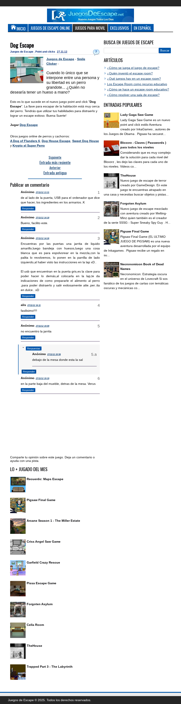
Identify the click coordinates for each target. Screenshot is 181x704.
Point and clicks (45, 51)
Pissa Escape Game (41, 583)
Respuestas (33, 348)
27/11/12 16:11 (34, 305)
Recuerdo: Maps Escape (45, 479)
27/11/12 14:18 (42, 218)
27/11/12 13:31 (42, 192)
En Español (142, 28)
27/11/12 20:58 (54, 354)
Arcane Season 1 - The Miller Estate (53, 520)
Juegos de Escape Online (50, 28)
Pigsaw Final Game (41, 500)
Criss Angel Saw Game (43, 541)
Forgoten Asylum (40, 604)
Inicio (21, 28)
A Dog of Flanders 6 (25, 141)
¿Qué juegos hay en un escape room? (134, 78)
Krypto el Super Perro (29, 145)
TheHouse (34, 645)
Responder (28, 208)
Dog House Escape (56, 141)
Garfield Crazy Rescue (43, 562)
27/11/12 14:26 (42, 238)
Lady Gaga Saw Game (136, 114)
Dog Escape (22, 45)
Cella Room (35, 625)
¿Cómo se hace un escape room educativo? (138, 89)
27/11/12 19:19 (42, 378)
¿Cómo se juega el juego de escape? (133, 68)
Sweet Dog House (85, 141)
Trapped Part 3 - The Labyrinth (50, 666)
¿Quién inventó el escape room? (130, 73)
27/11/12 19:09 (42, 326)
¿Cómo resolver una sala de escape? (133, 95)
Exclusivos (119, 28)
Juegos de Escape (22, 51)
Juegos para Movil (90, 28)
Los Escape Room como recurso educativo (137, 84)
